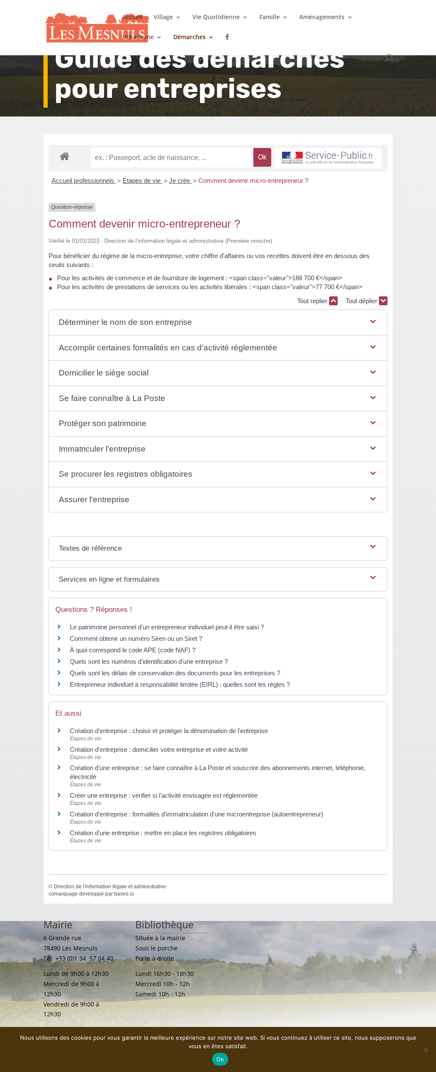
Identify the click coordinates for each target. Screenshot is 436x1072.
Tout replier (313, 300)
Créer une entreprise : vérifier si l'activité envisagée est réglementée (164, 795)
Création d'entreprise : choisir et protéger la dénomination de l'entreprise (169, 730)
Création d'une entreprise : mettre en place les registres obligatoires (163, 832)
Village (163, 17)
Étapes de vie (142, 180)
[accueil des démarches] (64, 156)
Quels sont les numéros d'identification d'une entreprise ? (149, 661)
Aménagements (321, 17)
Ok (220, 1059)
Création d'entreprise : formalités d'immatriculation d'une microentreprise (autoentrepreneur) (196, 814)
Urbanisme (138, 37)
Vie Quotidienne (216, 17)
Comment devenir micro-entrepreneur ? (253, 180)
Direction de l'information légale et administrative (110, 887)
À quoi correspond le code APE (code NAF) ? (132, 650)
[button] (217, 322)
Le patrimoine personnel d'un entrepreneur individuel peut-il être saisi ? (167, 627)
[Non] (425, 1049)
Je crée (180, 180)
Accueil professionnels (84, 180)
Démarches (189, 37)
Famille (269, 17)
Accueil (132, 17)
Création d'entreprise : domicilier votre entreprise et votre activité (160, 749)
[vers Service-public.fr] (328, 158)
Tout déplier (362, 300)
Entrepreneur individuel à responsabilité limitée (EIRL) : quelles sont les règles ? (180, 684)
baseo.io (124, 894)
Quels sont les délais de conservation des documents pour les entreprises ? (175, 673)
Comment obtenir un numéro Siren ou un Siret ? (136, 638)
